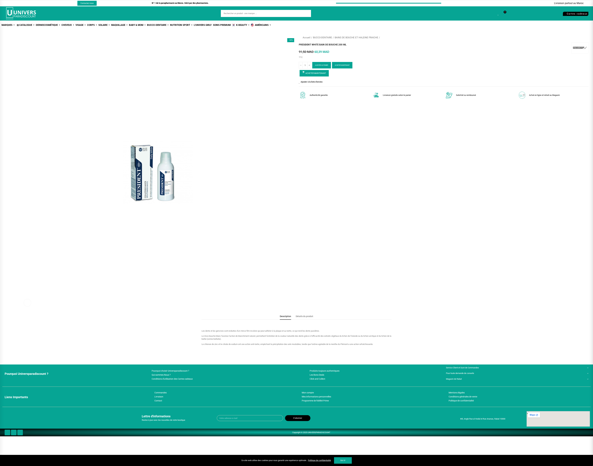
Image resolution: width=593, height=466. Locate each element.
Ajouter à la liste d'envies (312, 82)
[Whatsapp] (46, 3)
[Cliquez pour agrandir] (27, 302)
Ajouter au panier (321, 65)
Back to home (582, 37)
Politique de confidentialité (319, 460)
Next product (586, 37)
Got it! (342, 460)
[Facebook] (34, 3)
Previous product (578, 37)
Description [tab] (285, 316)
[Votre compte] (510, 13)
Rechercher (306, 13)
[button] (87, 3)
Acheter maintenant (342, 65)
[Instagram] (40, 3)
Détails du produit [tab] (304, 316)
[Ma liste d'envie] (498, 13)
